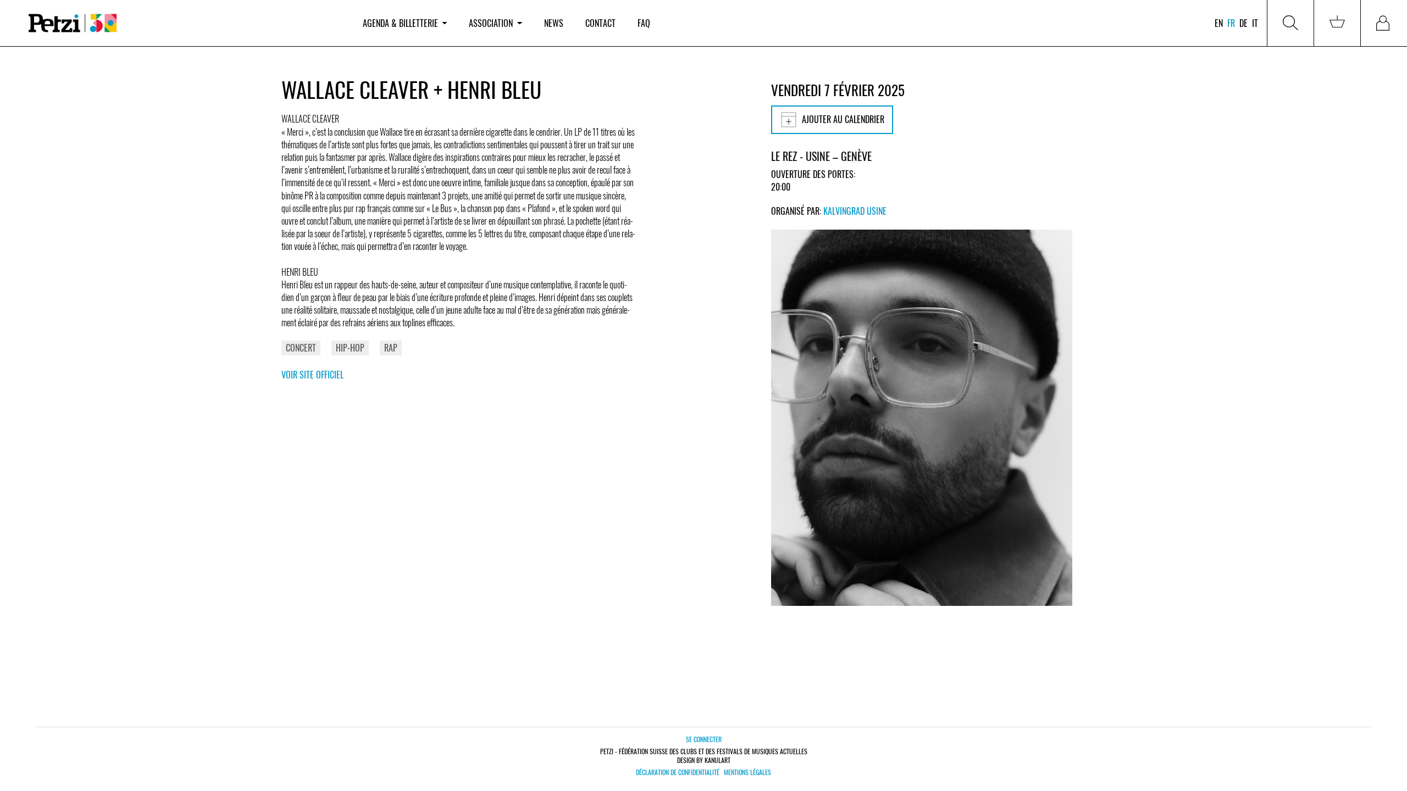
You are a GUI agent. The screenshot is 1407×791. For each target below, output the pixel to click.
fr (1231, 23)
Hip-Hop (350, 347)
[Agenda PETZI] (185, 23)
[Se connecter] (1384, 23)
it (1255, 23)
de (1243, 23)
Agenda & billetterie (400, 23)
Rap (390, 347)
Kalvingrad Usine (855, 211)
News (553, 23)
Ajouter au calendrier (843, 119)
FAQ (644, 23)
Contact (600, 23)
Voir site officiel (312, 374)
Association (491, 23)
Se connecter (704, 739)
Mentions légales (747, 772)
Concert (301, 347)
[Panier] (1337, 23)
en (1219, 23)
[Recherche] (1290, 23)
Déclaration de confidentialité (677, 772)
